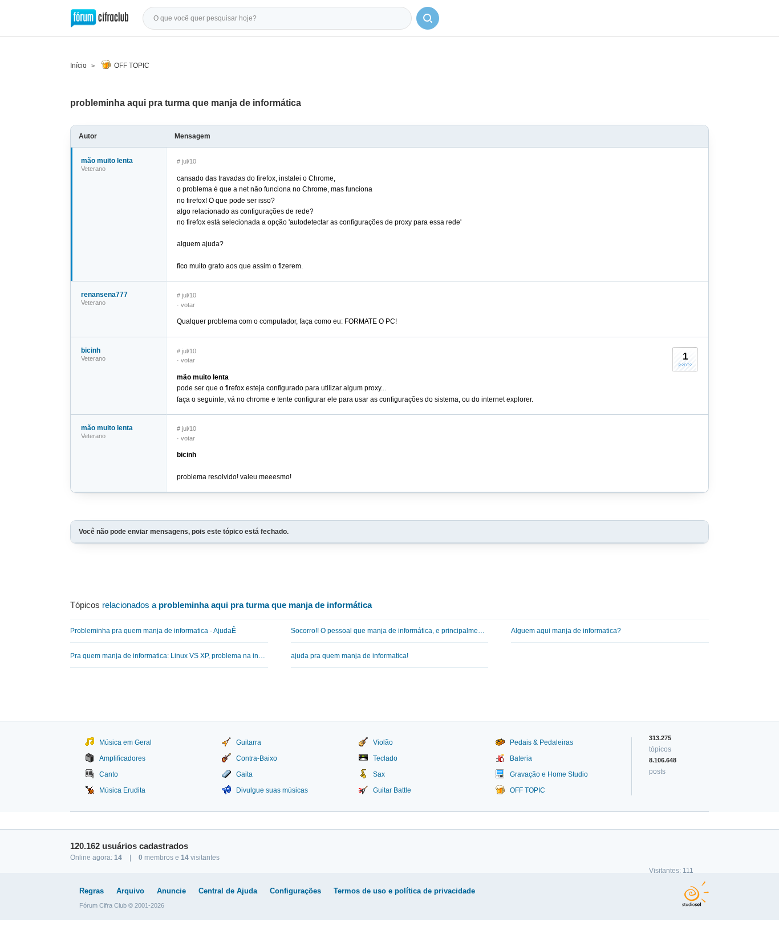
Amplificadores (122, 758)
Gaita (244, 774)
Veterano (93, 168)
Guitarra (248, 742)
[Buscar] (427, 18)
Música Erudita (122, 790)
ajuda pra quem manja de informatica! (349, 656)
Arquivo (130, 891)
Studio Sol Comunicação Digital (695, 894)
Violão (383, 742)
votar (188, 304)
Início (78, 66)
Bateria (521, 758)
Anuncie (171, 891)
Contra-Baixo (256, 758)
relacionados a (237, 605)
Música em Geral (125, 742)
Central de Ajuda (227, 891)
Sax (379, 774)
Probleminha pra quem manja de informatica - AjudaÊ (153, 631)
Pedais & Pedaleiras (541, 742)
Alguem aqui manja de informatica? (566, 631)
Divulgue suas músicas (272, 790)
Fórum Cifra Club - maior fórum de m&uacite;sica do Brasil (99, 18)
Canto (108, 774)
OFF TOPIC (131, 66)
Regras (91, 891)
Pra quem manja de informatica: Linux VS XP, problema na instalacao (169, 656)
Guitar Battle (392, 790)
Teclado (385, 758)
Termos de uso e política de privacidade (404, 891)
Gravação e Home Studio (549, 774)
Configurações (295, 891)
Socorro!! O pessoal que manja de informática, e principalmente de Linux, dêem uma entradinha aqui (390, 631)
